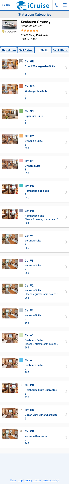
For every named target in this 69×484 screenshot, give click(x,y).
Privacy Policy (51, 480)
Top (20, 480)
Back (13, 480)
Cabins (43, 50)
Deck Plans (60, 50)
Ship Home (8, 50)
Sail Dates (26, 50)
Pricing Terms (33, 480)
